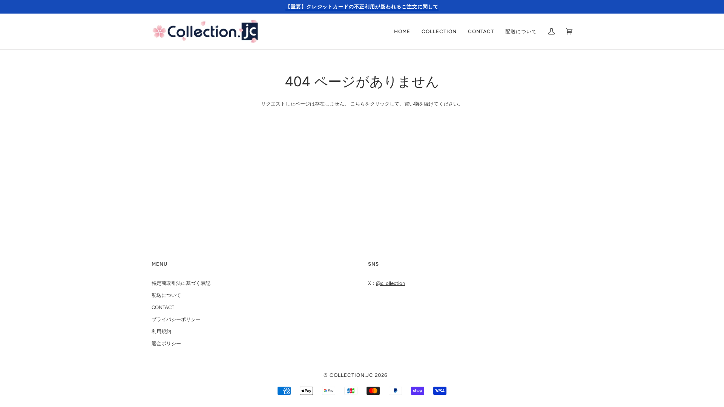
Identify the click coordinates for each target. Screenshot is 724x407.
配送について (166, 295)
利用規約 (161, 331)
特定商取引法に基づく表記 (181, 283)
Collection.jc (351, 375)
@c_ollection (390, 283)
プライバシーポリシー (176, 319)
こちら (357, 104)
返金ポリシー (166, 343)
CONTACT (163, 307)
